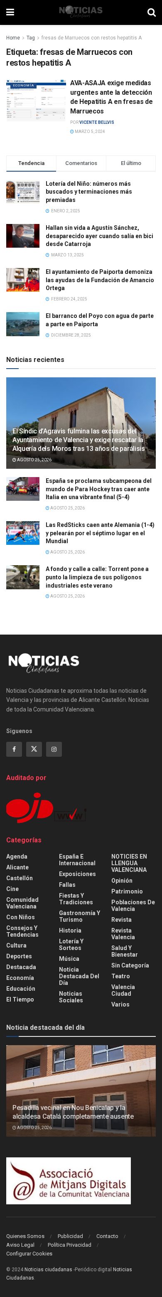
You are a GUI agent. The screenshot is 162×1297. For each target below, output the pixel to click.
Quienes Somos (25, 1236)
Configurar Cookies (29, 1253)
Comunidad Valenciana (22, 903)
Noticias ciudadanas (48, 1269)
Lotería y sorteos (71, 944)
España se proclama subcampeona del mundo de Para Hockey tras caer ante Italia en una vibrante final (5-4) (99, 488)
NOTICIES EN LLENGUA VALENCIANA (129, 863)
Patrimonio (127, 891)
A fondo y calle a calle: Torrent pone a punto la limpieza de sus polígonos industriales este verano (97, 577)
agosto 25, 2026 (34, 460)
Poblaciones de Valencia (133, 905)
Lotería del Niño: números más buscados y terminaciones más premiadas (89, 191)
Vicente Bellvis (96, 122)
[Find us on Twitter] (34, 749)
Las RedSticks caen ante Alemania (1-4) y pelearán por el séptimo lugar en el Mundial (100, 533)
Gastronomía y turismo (79, 916)
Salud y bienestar (124, 951)
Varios (120, 1004)
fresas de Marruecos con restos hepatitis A (92, 38)
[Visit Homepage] (81, 12)
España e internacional (77, 859)
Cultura (16, 945)
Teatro (120, 976)
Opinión (122, 880)
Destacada (21, 967)
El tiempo (20, 999)
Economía (23, 85)
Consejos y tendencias (22, 931)
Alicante (17, 867)
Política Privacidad (69, 1245)
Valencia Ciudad (123, 990)
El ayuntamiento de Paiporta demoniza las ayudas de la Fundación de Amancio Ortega (100, 279)
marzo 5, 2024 (89, 131)
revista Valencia (123, 933)
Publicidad (70, 1236)
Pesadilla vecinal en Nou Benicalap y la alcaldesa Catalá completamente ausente (73, 1112)
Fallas (67, 884)
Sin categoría (130, 965)
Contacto (107, 1236)
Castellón (19, 878)
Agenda (16, 856)
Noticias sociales (71, 997)
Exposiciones (77, 874)
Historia (70, 930)
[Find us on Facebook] (14, 749)
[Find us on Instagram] (54, 749)
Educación (20, 988)
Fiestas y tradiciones (76, 899)
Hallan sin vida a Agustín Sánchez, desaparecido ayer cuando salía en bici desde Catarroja (99, 235)
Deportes (19, 956)
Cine (12, 889)
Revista (121, 919)
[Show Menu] (10, 12)
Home (13, 38)
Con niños (20, 917)
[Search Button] (151, 12)
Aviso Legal (20, 1245)
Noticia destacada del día (79, 976)
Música (69, 958)
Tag (31, 38)
